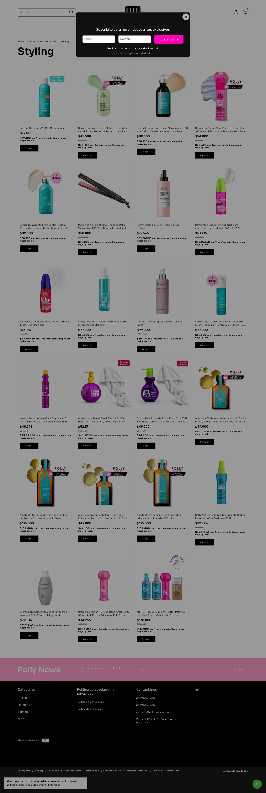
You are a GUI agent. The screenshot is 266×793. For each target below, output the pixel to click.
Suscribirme (169, 39)
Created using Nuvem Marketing (133, 53)
